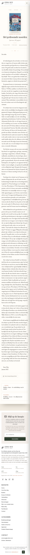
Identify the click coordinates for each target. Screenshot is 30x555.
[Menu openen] (27, 3)
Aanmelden (15, 439)
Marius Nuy (4, 506)
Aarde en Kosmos (23, 45)
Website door (11, 552)
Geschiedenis (4, 522)
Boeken (16, 9)
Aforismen (3, 499)
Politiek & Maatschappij (7, 529)
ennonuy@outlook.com (7, 538)
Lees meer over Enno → (18, 475)
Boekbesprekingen (6, 520)
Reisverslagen (4, 502)
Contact (3, 511)
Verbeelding (4, 497)
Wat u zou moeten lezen (7, 504)
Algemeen (3, 527)
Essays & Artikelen (5, 495)
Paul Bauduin (4, 508)
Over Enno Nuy (5, 490)
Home (10, 9)
